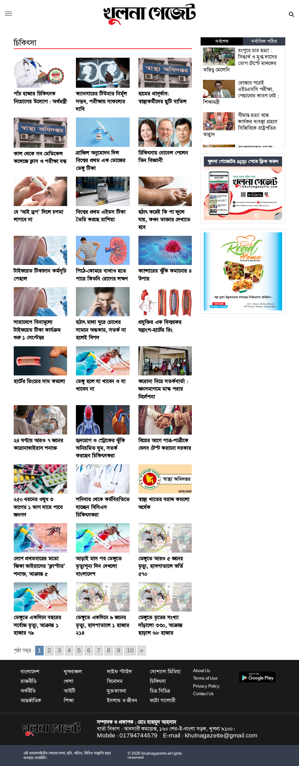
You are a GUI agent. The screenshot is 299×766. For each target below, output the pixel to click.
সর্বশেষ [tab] (221, 41)
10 (130, 650)
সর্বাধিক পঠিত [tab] (264, 41)
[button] (8, 14)
